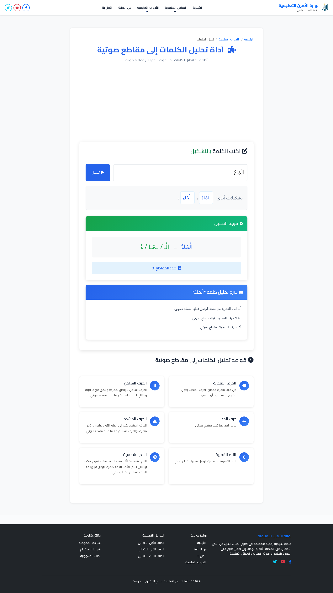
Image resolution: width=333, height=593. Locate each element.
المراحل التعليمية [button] (176, 7)
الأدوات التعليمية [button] (148, 7)
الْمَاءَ (206, 198)
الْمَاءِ (187, 198)
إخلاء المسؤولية (90, 556)
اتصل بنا (107, 7)
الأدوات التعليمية (229, 39)
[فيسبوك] (26, 7)
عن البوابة (124, 7)
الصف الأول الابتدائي (151, 543)
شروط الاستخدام (90, 549)
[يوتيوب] (17, 7)
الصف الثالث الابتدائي (151, 556)
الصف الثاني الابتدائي (151, 549)
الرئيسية (198, 7)
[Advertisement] (166, 106)
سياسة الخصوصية (90, 543)
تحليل (96, 172)
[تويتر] (8, 7)
